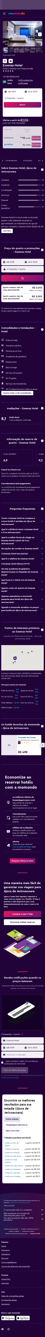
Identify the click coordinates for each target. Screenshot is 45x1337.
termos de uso (39, 1075)
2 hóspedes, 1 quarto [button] (14, 98)
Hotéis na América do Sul (29, 1229)
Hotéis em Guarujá (12, 1153)
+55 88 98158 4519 (11, 77)
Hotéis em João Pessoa (14, 1166)
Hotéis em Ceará (28, 1231)
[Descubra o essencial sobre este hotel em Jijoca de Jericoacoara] (42, 170)
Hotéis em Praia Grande (11, 1161)
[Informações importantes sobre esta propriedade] (42, 441)
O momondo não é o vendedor (18, 1210)
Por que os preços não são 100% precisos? (18, 1219)
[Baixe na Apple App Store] (23, 1318)
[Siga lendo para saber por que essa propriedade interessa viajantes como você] (42, 509)
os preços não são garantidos (20, 1202)
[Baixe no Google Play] (8, 1318)
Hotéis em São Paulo (13, 1156)
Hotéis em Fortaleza (12, 1176)
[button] (4, 13)
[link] (22, 860)
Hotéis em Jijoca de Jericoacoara (16, 1233)
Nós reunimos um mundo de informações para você (17, 1214)
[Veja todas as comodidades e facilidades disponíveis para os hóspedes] (42, 329)
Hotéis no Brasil (14, 1231)
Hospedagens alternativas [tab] (17, 1125)
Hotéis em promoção (11, 1229)
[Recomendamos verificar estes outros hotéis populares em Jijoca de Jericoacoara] (42, 726)
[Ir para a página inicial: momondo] (16, 13)
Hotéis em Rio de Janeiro (12, 1144)
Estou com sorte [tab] (12, 1131)
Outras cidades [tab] (12, 1119)
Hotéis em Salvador (12, 1173)
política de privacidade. (10, 1077)
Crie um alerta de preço (22, 847)
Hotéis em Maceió (12, 1149)
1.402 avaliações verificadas (25, 81)
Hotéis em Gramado (13, 1169)
